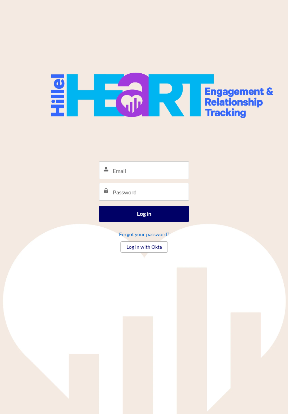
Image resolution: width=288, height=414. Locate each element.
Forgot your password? (144, 234)
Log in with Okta (144, 247)
